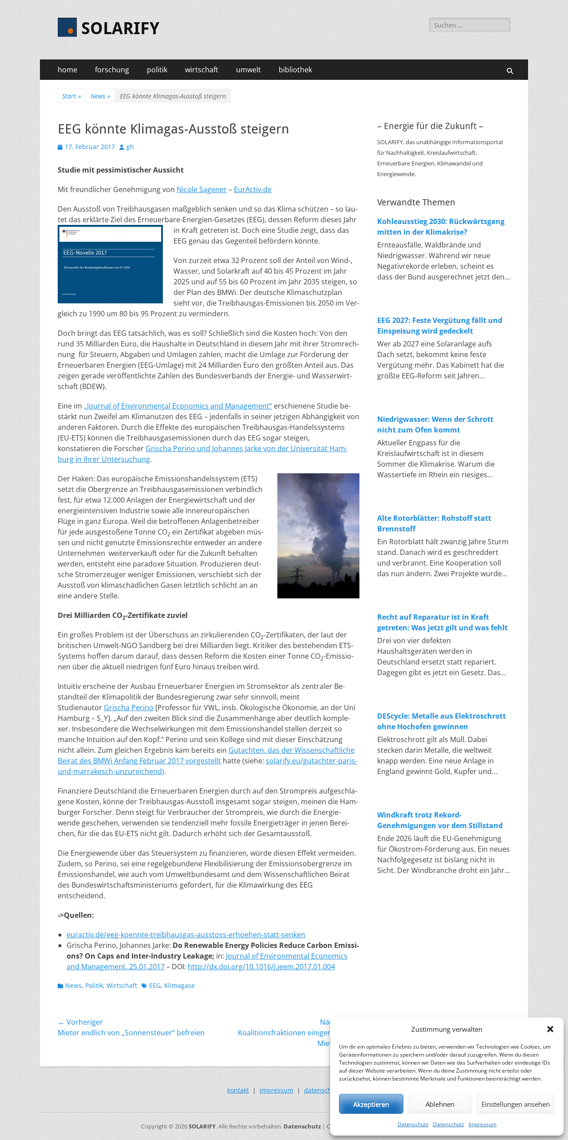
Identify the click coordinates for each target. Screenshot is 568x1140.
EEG (155, 985)
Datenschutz (413, 1124)
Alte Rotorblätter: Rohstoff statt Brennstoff (434, 523)
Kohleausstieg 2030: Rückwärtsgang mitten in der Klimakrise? (441, 226)
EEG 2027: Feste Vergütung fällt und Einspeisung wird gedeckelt (439, 325)
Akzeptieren (371, 1104)
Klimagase (179, 985)
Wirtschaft (121, 985)
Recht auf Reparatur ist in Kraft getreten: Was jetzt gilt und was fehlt (442, 622)
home (67, 70)
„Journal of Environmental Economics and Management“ (178, 406)
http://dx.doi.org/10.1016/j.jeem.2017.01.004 (261, 966)
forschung (112, 70)
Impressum (483, 1124)
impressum (276, 1090)
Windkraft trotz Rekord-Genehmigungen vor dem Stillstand (440, 820)
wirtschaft (201, 70)
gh (130, 146)
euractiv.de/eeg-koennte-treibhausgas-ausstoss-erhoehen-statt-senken (186, 935)
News (100, 96)
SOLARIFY (120, 28)
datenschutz (322, 1090)
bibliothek (295, 70)
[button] (550, 1029)
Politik (94, 985)
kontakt (238, 1090)
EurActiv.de (253, 189)
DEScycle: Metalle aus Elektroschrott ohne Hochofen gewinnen (441, 721)
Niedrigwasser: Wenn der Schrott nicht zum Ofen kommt (435, 424)
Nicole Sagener (202, 189)
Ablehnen (440, 1104)
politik (157, 70)
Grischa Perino (129, 707)
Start (71, 96)
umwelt (248, 70)
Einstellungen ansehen (515, 1104)
